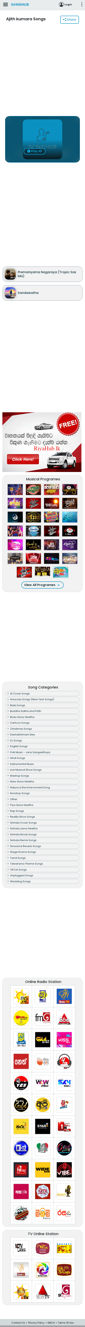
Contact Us (18, 1322)
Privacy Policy (36, 1322)
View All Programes (39, 585)
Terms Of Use (66, 1322)
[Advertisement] (42, 72)
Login (68, 4)
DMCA (51, 1322)
